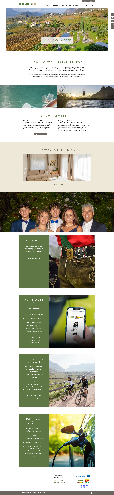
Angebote (71, 5)
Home (47, 5)
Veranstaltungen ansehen (34, 259)
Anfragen (85, 1)
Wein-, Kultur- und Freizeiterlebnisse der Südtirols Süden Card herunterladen (34, 340)
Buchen (92, 1)
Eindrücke (78, 5)
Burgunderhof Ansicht (40, 134)
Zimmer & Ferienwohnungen (58, 5)
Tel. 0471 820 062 (58, 480)
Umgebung (85, 5)
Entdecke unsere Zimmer (57, 184)
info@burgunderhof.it (59, 482)
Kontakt (92, 5)
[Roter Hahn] (87, 480)
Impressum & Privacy (27, 492)
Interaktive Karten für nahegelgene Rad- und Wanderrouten (34, 397)
